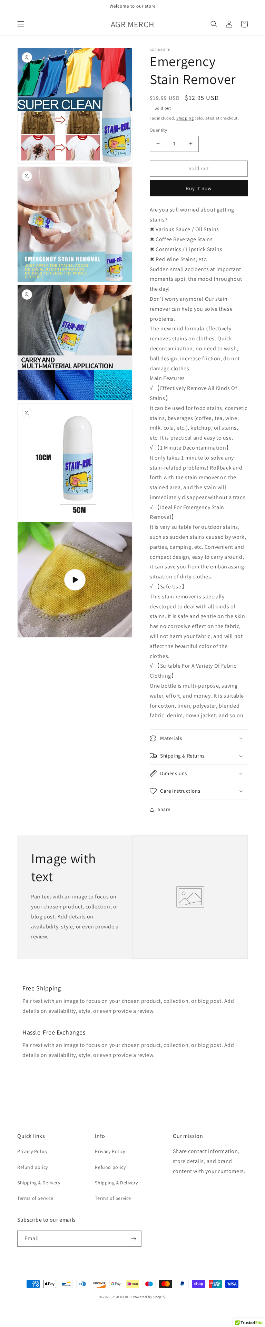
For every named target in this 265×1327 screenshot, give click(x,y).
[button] (20, 24)
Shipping (185, 118)
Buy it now (199, 188)
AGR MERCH (121, 1297)
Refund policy (32, 1167)
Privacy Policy (32, 1151)
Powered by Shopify (149, 1297)
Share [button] (164, 809)
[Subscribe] (133, 1239)
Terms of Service (35, 1198)
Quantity (158, 130)
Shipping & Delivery (38, 1183)
